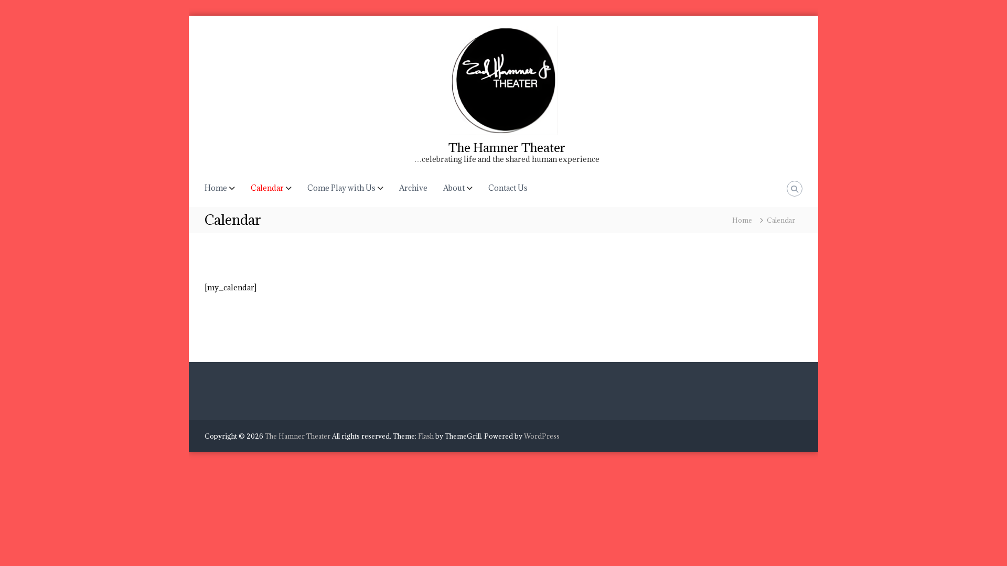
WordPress (542, 436)
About (454, 188)
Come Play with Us (341, 188)
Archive (413, 188)
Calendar (267, 188)
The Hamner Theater (506, 147)
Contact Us (508, 188)
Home (216, 188)
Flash (426, 436)
